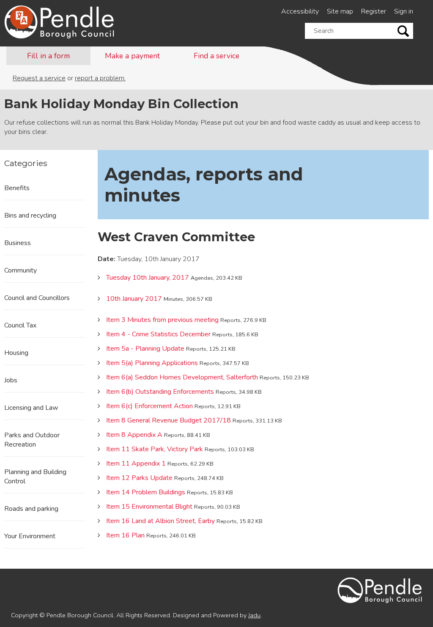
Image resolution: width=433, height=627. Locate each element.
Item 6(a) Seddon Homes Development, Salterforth (182, 377)
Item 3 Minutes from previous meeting (162, 319)
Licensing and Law (31, 407)
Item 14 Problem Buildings (145, 492)
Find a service (216, 56)
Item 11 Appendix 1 (136, 463)
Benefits (17, 188)
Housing (16, 352)
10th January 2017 (134, 298)
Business (17, 243)
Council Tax (20, 325)
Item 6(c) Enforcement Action (149, 406)
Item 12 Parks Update (139, 478)
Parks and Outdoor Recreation (32, 440)
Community (20, 270)
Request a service (39, 78)
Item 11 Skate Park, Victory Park (154, 449)
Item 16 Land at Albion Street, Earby (160, 521)
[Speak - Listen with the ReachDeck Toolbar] (21, 17)
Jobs (10, 380)
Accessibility (300, 11)
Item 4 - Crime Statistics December (158, 334)
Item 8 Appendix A (134, 434)
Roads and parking (31, 508)
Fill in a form (48, 56)
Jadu (254, 615)
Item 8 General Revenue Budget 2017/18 (168, 420)
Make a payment (132, 56)
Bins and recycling (30, 215)
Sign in (403, 11)
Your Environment (29, 536)
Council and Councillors (37, 298)
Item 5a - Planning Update (145, 348)
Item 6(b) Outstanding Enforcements (160, 391)
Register (373, 11)
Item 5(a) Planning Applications (152, 363)
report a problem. (100, 78)
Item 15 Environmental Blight (149, 506)
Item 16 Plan (125, 535)
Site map (340, 11)
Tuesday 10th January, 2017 (147, 277)
